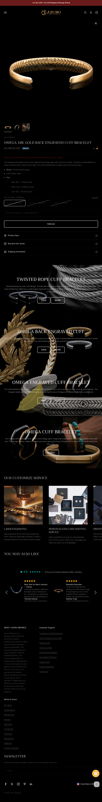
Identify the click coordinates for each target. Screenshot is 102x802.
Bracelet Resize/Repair (48, 652)
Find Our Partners (11, 748)
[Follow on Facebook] (5, 784)
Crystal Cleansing (46, 667)
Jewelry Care (44, 662)
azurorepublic (9, 137)
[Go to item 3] (26, 127)
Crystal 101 (8, 729)
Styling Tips (9, 738)
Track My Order (45, 648)
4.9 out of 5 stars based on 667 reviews (63, 571)
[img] (15, 581)
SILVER (58, 300)
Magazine (8, 743)
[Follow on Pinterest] (24, 784)
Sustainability (9, 710)
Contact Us (43, 671)
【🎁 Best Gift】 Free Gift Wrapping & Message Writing (51, 3)
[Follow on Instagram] (18, 784)
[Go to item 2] (17, 127)
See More (51, 453)
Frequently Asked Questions (51, 633)
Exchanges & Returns (48, 657)
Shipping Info (44, 643)
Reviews (7, 719)
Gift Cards (8, 724)
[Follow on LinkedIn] (31, 784)
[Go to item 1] (8, 127)
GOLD (43, 300)
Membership (9, 714)
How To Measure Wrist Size (50, 638)
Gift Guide (8, 734)
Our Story (8, 705)
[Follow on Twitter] (12, 784)
